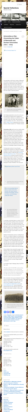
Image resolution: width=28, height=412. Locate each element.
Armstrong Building (18, 316)
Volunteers (17, 319)
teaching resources (7, 155)
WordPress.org (7, 375)
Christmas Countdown (8, 402)
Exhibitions (6, 24)
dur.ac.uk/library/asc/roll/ (8, 285)
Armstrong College (7, 317)
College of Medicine (15, 317)
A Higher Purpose (10, 316)
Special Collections (11, 8)
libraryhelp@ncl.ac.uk (8, 350)
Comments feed (7, 373)
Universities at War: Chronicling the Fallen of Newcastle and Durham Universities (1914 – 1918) (11, 40)
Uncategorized (7, 411)
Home (5, 21)
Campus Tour (18, 24)
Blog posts (12, 24)
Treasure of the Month (16, 21)
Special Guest (6, 408)
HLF (16, 318)
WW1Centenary (7, 321)
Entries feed (6, 372)
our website (7, 331)
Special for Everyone (8, 27)
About (9, 21)
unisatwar (13, 319)
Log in (5, 370)
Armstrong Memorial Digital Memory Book (12, 283)
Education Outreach (8, 403)
